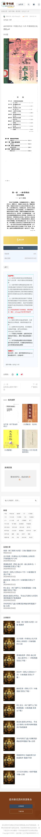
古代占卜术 (16, 364)
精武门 (23, 534)
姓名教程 (21, 523)
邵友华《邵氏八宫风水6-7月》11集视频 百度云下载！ (19, 573)
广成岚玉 (34, 387)
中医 (5, 513)
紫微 (29, 534)
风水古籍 (24, 537)
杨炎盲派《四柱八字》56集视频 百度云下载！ (19, 581)
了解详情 (21, 811)
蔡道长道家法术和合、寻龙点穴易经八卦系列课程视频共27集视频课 (20, 597)
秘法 (18, 534)
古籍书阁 (19, 833)
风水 (13, 537)
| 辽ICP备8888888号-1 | (30, 833)
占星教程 (24, 520)
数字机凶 (6, 530)
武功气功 (28, 530)
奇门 (30, 520)
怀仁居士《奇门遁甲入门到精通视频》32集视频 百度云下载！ (19, 589)
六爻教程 (31, 517)
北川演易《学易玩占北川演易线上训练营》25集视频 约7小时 (19, 557)
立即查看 (21, 806)
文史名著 (14, 530)
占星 (18, 520)
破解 (13, 534)
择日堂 (28, 527)
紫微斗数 (6, 537)
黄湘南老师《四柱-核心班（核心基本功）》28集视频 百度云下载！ (20, 565)
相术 (35, 530)
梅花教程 (21, 530)
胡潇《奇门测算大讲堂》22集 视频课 (17, 551)
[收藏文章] (12, 374)
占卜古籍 (11, 520)
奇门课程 (14, 523)
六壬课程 (19, 517)
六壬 (5, 517)
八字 (24, 513)
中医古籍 (11, 513)
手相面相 (28, 523)
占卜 (6, 267)
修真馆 (18, 513)
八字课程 (30, 513)
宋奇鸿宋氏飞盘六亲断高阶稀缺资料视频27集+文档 (19, 605)
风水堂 (30, 537)
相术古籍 (6, 534)
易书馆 (18, 11)
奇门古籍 (6, 523)
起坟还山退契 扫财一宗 (10, 388)
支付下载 (20, 248)
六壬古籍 (11, 517)
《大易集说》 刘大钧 (29, 424)
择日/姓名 (7, 527)
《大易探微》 (8, 450)
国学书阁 (11, 11)
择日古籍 (14, 527)
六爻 (25, 517)
